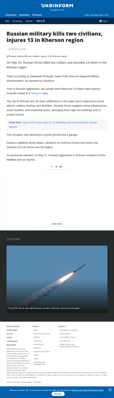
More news (57, 224)
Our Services (65, 341)
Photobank (37, 15)
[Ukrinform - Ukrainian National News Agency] (57, 5)
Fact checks (38, 344)
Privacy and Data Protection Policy (88, 390)
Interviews (12, 330)
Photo (10, 334)
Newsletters (24, 15)
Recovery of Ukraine (42, 334)
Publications (13, 326)
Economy (17, 21)
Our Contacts (65, 334)
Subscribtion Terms (67, 337)
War (7, 21)
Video (9, 338)
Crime (36, 359)
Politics (37, 337)
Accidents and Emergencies (39, 363)
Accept (58, 394)
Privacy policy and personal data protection (69, 345)
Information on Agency (69, 330)
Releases (11, 345)
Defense (37, 348)
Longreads (12, 341)
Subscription (11, 15)
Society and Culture (42, 352)
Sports (29, 21)
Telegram (36, 93)
